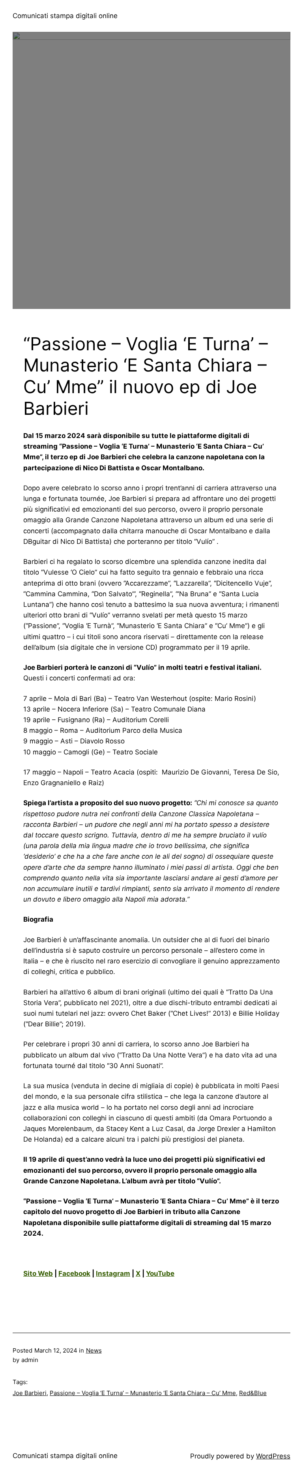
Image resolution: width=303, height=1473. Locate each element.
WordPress (273, 1456)
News (94, 1350)
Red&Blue (253, 1393)
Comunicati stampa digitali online (65, 16)
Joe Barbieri (30, 1393)
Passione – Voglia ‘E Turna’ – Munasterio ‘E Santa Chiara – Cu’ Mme (143, 1393)
